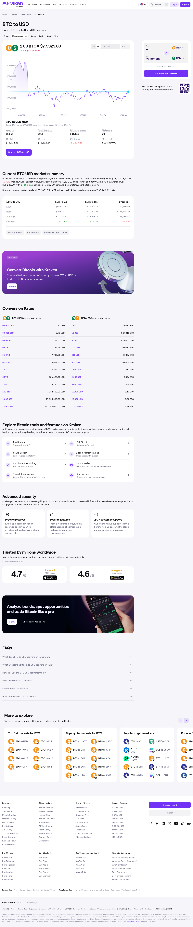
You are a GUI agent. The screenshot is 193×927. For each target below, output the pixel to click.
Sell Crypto (7, 811)
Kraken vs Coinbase (121, 879)
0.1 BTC (6, 355)
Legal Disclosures (133, 921)
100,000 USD (77, 406)
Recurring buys (9, 837)
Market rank (107, 130)
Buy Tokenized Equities (87, 853)
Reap (113, 909)
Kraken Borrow (9, 840)
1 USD (74, 325)
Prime (136, 909)
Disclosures (115, 890)
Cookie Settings (33, 890)
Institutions (7, 826)
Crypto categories (83, 833)
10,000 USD (77, 391)
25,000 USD (77, 399)
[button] (32, 4)
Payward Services (80, 909)
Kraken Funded (9, 844)
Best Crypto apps (120, 872)
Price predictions (83, 837)
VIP (49, 909)
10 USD (74, 333)
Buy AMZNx (80, 872)
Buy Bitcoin (7, 857)
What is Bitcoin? (119, 865)
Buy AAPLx (80, 865)
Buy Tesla (43, 861)
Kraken (14, 909)
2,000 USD (76, 377)
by (8, 902)
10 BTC (5, 384)
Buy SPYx (79, 868)
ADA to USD (117, 829)
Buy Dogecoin (8, 865)
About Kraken (46, 803)
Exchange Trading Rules (99, 890)
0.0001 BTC (8, 333)
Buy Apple (43, 865)
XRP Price (79, 818)
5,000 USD (76, 384)
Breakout (42, 909)
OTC (141, 909)
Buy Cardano (8, 872)
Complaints (44, 840)
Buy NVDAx (80, 857)
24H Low (41, 139)
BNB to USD (117, 818)
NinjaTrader (33, 909)
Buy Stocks (45, 853)
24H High (9, 139)
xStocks (92, 909)
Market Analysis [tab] (19, 36)
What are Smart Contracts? (124, 861)
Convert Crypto (120, 803)
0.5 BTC (6, 362)
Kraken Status (45, 833)
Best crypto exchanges (123, 876)
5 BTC (5, 377)
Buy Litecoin (7, 879)
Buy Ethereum (8, 861)
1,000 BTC (7, 399)
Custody (148, 909)
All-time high (107, 139)
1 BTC (5, 369)
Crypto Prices (82, 803)
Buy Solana (7, 876)
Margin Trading (9, 815)
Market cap (10, 130)
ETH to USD (117, 811)
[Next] (186, 720)
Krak (130, 909)
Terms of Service (81, 890)
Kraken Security (46, 807)
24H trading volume (78, 130)
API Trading (7, 829)
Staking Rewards (10, 833)
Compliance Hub (65, 890)
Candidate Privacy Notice (131, 890)
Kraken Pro (22, 909)
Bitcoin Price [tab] (52, 36)
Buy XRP (6, 868)
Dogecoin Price (82, 815)
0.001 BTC (7, 340)
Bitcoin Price (81, 807)
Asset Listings (45, 829)
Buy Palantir (44, 872)
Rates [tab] (33, 36)
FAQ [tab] (41, 36)
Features (7, 803)
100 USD (75, 347)
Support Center (46, 837)
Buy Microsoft (45, 876)
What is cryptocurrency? (123, 857)
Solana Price (81, 826)
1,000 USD (76, 369)
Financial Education (122, 853)
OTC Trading (8, 822)
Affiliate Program (46, 826)
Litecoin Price (81, 829)
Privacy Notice (19, 890)
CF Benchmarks (103, 909)
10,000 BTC (8, 406)
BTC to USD (117, 807)
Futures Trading (9, 818)
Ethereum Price (82, 811)
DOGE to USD (118, 826)
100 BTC (6, 391)
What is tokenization (121, 868)
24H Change (75, 139)
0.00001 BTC (8, 325)
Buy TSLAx (80, 861)
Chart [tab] (6, 36)
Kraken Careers (46, 811)
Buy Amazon (44, 868)
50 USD (74, 340)
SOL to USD (117, 822)
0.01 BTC (6, 347)
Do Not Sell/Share (48, 890)
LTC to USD (117, 837)
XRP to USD (117, 815)
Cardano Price (81, 822)
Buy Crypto (7, 807)
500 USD (75, 362)
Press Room (44, 822)
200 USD (75, 355)
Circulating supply (45, 130)
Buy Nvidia (43, 857)
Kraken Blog (44, 815)
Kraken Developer (47, 818)
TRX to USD (117, 833)
